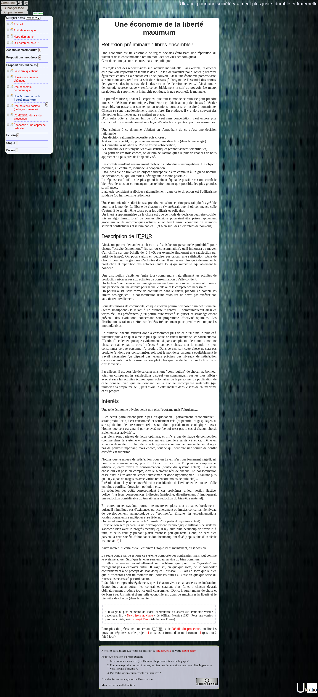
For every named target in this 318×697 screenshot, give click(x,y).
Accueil (18, 24)
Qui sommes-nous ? (26, 43)
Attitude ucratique (25, 30)
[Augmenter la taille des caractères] (20, 3)
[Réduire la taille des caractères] (26, 3)
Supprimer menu (14, 12)
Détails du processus (186, 629)
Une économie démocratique (23, 88)
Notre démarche (24, 36)
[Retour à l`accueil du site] (307, 692)
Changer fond (14, 8)
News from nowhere (140, 615)
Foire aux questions (26, 71)
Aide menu (38, 13)
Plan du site (159, 695)
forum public (163, 650)
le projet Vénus (141, 619)
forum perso (189, 650)
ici (147, 632)
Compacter (9, 3)
